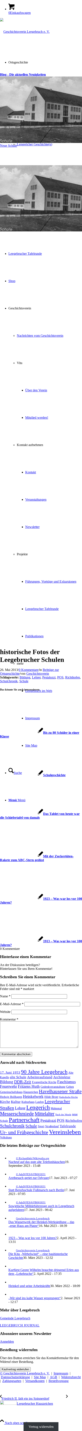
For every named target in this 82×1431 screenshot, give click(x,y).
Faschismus (66, 1082)
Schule (23, 681)
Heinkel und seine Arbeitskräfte (29, 1286)
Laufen (39, 1102)
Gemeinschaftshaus (11, 1092)
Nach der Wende (63, 1114)
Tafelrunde (68, 1126)
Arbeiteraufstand (39, 1077)
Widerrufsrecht (71, 1377)
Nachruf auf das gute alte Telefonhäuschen (36, 1162)
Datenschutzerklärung (15, 1377)
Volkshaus (6, 1137)
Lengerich (38, 1107)
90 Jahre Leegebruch (44, 1072)
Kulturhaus (27, 1102)
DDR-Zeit (22, 1081)
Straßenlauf (52, 1126)
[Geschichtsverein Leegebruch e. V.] (25, 31)
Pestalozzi (49, 677)
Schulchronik (9, 681)
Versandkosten (35, 1381)
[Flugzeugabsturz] (41, 398)
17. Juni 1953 (10, 1073)
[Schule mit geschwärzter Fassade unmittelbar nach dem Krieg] (41, 617)
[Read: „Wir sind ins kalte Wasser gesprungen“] (12, 1294)
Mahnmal (56, 1108)
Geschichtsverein (37, 673)
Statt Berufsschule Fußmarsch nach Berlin (36, 1190)
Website (5, 1012)
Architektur (61, 1077)
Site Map (40, 1377)
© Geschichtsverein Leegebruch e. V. (25, 1373)
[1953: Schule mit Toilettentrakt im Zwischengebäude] (41, 547)
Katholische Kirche (68, 1097)
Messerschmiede (17, 1113)
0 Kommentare (28, 670)
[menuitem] (45, 144)
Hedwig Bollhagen (11, 1096)
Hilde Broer (51, 1096)
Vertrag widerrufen (41, 1426)
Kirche (5, 1102)
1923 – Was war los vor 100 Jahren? (32, 1238)
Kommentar (9, 1019)
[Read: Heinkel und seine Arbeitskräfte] (12, 1282)
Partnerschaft (24, 1120)
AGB (53, 1377)
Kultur (16, 1102)
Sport (41, 1126)
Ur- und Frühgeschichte (24, 1132)
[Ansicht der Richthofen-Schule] (41, 472)
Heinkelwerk (33, 1096)
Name (5, 996)
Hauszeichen (30, 1092)
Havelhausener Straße (60, 1091)
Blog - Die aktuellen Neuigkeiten (23, 74)
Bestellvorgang (59, 1381)
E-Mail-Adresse (12, 1004)
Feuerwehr (8, 1086)
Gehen (70, 1086)
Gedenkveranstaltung (53, 1086)
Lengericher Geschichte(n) (34, 144)
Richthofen (72, 677)
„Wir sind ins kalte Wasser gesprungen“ (34, 1298)
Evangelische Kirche (44, 1082)
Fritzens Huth (29, 1086)
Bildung (25, 677)
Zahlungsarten (11, 1381)
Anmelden (7, 1341)
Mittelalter (44, 1113)
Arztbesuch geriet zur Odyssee (28, 1178)
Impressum (61, 1373)
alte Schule (18, 1077)
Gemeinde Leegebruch (15, 1318)
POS (60, 677)
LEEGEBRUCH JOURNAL (20, 1325)
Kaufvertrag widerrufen (15, 1369)
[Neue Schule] (41, 196)
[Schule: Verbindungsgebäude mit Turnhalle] (41, 338)
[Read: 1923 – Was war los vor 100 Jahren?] (12, 1234)
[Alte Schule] (41, 276)
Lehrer (36, 677)
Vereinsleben (65, 1132)
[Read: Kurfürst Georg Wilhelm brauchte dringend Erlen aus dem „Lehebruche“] (12, 1266)
